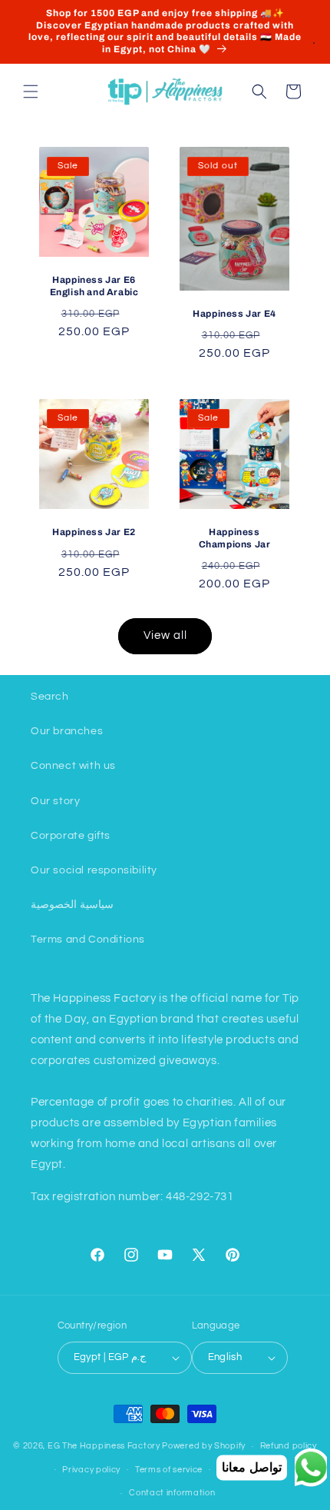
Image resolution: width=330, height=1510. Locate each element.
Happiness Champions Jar (235, 538)
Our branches (67, 731)
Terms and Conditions (88, 939)
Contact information (172, 1492)
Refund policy (288, 1446)
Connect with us (73, 765)
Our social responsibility (94, 870)
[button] (31, 91)
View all (165, 635)
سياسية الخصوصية (72, 905)
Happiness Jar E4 (234, 313)
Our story (55, 801)
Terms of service (169, 1469)
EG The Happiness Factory (105, 1446)
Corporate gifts (71, 835)
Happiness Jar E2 (94, 532)
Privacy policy (91, 1469)
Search (50, 696)
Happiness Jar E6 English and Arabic (94, 286)
